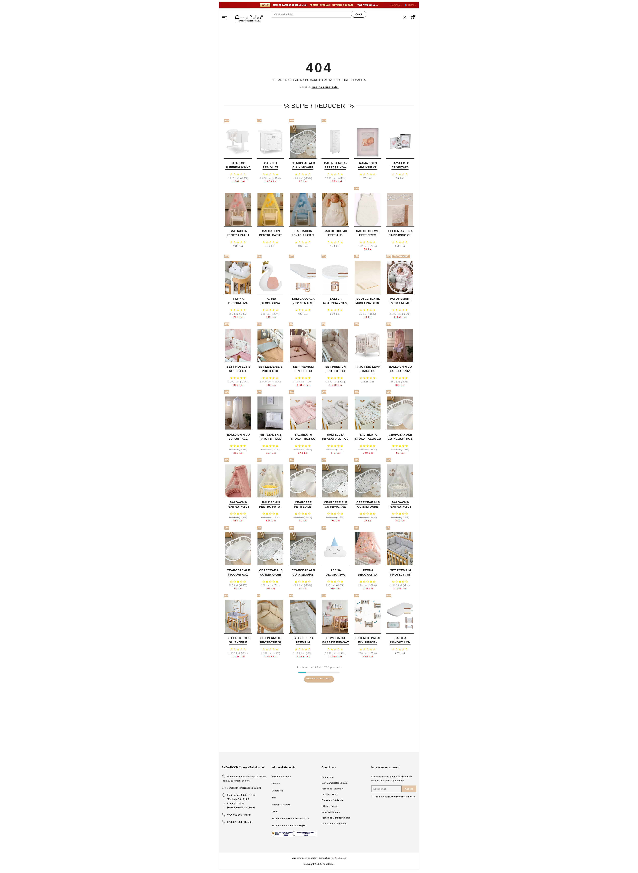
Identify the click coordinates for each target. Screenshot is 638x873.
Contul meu (327, 777)
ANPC (275, 811)
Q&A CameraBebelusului (334, 782)
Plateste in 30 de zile (332, 800)
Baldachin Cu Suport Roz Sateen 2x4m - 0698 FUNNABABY (399, 373)
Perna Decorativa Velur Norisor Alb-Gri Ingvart (237, 305)
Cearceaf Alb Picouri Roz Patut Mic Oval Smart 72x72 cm (238, 577)
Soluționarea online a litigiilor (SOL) (290, 818)
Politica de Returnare (332, 788)
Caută (358, 14)
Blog (274, 797)
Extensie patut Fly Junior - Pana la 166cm (368, 642)
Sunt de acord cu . (396, 796)
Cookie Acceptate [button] (330, 812)
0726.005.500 (339, 858)
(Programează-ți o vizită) (241, 807)
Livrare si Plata (329, 794)
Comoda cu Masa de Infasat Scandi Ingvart (335, 642)
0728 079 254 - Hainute (239, 822)
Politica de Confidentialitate (335, 817)
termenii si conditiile (404, 796)
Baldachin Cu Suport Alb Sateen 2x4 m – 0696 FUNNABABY (237, 441)
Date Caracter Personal (333, 823)
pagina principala (325, 87)
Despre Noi (277, 790)
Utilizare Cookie (329, 806)
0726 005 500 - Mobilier (239, 814)
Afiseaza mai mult (319, 678)
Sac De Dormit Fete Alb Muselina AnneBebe (336, 237)
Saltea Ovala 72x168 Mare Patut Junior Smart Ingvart (302, 305)
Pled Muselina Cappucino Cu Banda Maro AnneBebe (400, 237)
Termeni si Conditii (281, 804)
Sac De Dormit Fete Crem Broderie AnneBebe (368, 237)
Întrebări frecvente (281, 776)
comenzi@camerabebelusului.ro (244, 787)
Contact (276, 783)
